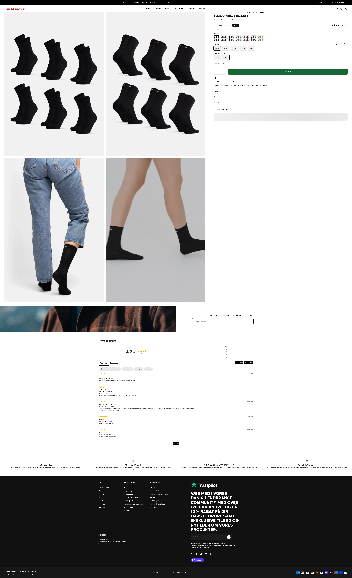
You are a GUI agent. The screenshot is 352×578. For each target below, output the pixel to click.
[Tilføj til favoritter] (6, 14)
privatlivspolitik (212, 545)
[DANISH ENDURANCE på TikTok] (211, 553)
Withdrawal (128, 507)
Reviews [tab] (104, 363)
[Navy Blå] (224, 38)
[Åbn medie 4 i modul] (54, 84)
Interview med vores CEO (159, 494)
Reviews (153, 507)
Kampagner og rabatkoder (134, 504)
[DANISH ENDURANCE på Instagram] (201, 553)
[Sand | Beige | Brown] (261, 38)
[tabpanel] (176, 407)
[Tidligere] (123, 2)
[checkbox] (148, 369)
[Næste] (168, 2)
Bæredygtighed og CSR (158, 491)
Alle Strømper (224, 13)
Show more (176, 443)
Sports (100, 501)
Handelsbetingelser (131, 497)
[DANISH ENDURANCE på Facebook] (192, 553)
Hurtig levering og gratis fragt (219, 465)
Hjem (215, 13)
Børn (100, 497)
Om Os (152, 487)
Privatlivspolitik (129, 494)
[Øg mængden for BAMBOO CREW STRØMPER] (224, 72)
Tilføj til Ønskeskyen (221, 78)
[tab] (114, 363)
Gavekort (101, 507)
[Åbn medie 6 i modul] (54, 230)
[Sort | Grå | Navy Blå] (231, 38)
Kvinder (101, 494)
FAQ (125, 487)
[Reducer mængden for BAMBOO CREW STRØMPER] (216, 72)
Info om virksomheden (158, 504)
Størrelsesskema (343, 44)
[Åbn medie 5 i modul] (155, 84)
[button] (215, 346)
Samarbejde (154, 501)
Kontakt (127, 510)
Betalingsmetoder (307, 465)
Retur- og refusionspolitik (10, 574)
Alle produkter (103, 487)
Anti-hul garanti (133, 465)
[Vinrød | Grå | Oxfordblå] (246, 38)
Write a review (248, 362)
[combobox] (322, 2)
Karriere (152, 497)
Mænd (100, 491)
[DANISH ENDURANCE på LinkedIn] (196, 554)
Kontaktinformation (42, 574)
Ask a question (239, 362)
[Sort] (216, 38)
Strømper (101, 504)
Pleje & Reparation (131, 491)
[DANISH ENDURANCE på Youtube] (206, 553)
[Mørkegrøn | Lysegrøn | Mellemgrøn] (239, 38)
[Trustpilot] (215, 484)
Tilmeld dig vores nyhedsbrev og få (228, 82)
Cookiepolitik (129, 501)
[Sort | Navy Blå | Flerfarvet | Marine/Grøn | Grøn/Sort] (253, 38)
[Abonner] (250, 321)
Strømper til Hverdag (237, 13)
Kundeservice (45, 465)
